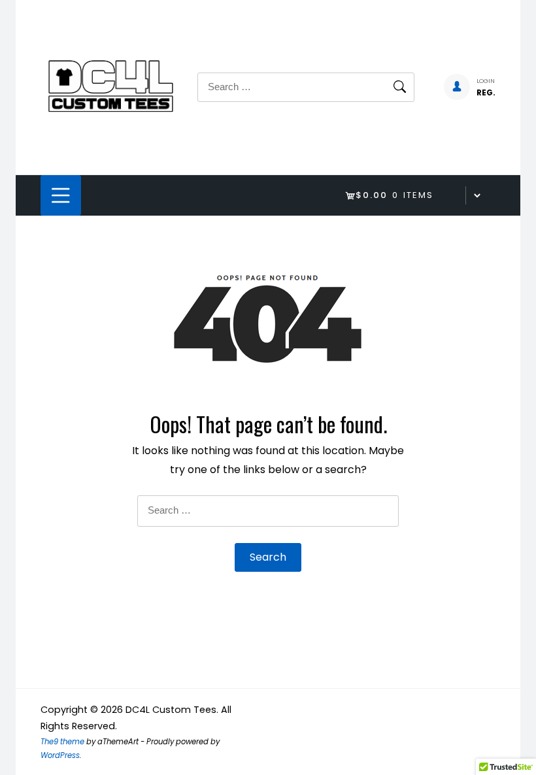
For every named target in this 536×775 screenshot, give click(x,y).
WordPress (60, 755)
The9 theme (62, 741)
